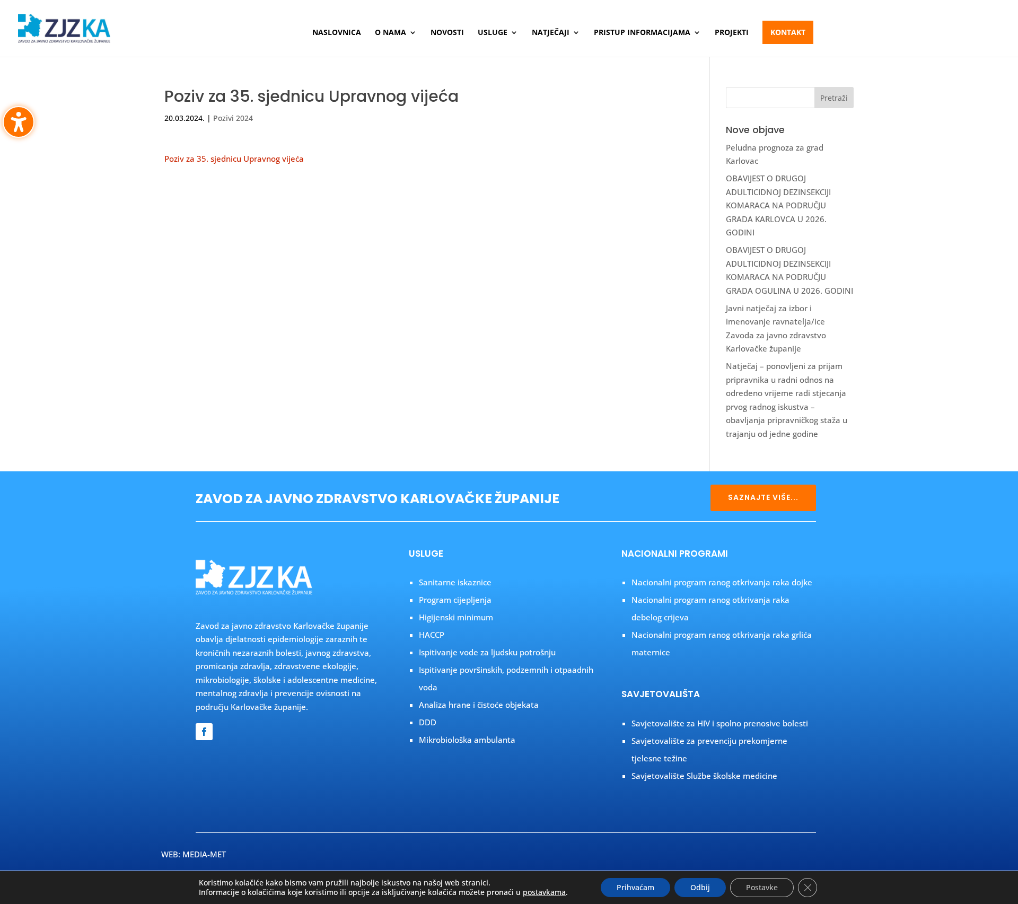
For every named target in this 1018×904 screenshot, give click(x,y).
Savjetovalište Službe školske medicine (704, 775)
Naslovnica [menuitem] (336, 33)
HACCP (431, 634)
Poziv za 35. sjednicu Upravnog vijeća (234, 158)
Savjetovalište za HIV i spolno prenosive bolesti (719, 723)
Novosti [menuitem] (447, 33)
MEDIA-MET (204, 854)
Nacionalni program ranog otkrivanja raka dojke (721, 582)
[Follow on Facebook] (204, 731)
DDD (427, 722)
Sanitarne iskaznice (455, 582)
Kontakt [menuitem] (787, 32)
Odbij (700, 887)
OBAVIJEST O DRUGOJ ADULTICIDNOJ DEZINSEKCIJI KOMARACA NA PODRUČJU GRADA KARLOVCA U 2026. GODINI (778, 205)
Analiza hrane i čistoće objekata (479, 704)
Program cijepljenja (455, 599)
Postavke (762, 887)
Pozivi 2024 (233, 118)
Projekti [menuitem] (732, 33)
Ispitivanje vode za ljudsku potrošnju (487, 652)
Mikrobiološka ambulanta (467, 739)
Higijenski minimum (456, 617)
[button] (834, 97)
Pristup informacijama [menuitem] (642, 33)
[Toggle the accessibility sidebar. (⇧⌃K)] (18, 122)
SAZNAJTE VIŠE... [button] (763, 497)
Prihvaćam (635, 887)
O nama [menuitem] (390, 33)
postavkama (544, 892)
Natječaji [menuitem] (550, 33)
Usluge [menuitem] (492, 33)
